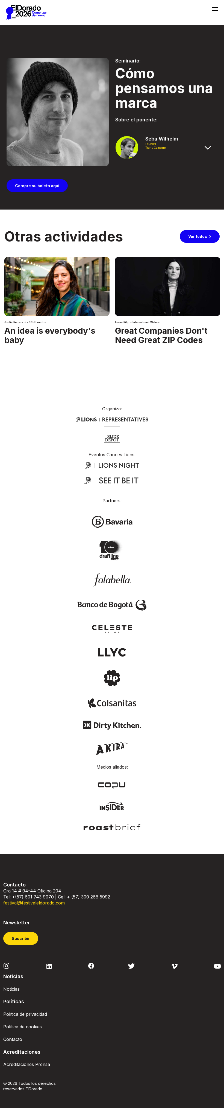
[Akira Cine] (112, 748)
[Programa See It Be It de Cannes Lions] (112, 480)
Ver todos (197, 236)
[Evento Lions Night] (112, 465)
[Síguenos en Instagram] (6, 965)
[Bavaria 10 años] (112, 550)
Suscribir (21, 938)
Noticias (11, 989)
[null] (112, 434)
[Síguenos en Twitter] (131, 965)
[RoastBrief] (112, 826)
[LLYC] (112, 652)
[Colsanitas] (112, 702)
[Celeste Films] (112, 628)
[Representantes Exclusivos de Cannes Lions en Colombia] (112, 419)
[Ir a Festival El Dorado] (26, 12)
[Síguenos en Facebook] (91, 966)
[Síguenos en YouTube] (217, 965)
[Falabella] (112, 579)
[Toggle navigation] (215, 8)
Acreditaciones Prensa (26, 1064)
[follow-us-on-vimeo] (174, 965)
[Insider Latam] (112, 805)
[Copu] (112, 785)
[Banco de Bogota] (111, 604)
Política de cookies (22, 1026)
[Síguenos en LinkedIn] (49, 965)
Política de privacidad (25, 1014)
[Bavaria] (112, 521)
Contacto (12, 1039)
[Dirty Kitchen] (112, 724)
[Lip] (112, 677)
